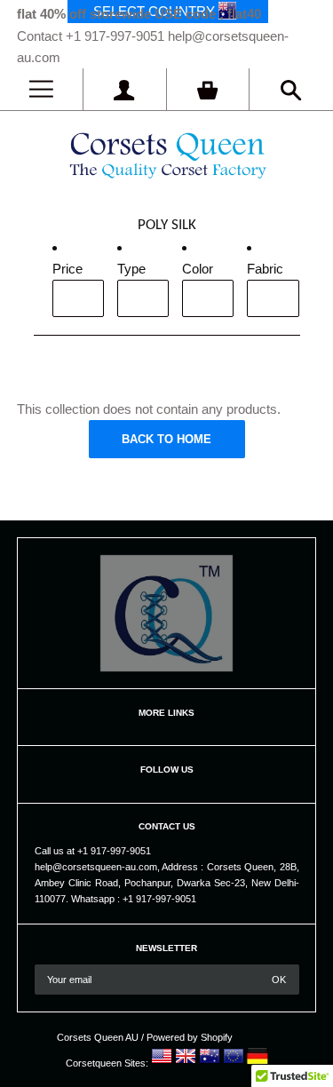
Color (197, 268)
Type (131, 268)
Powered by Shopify (190, 1037)
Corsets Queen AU (98, 1037)
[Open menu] (41, 89)
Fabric (265, 268)
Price (67, 268)
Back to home (166, 439)
